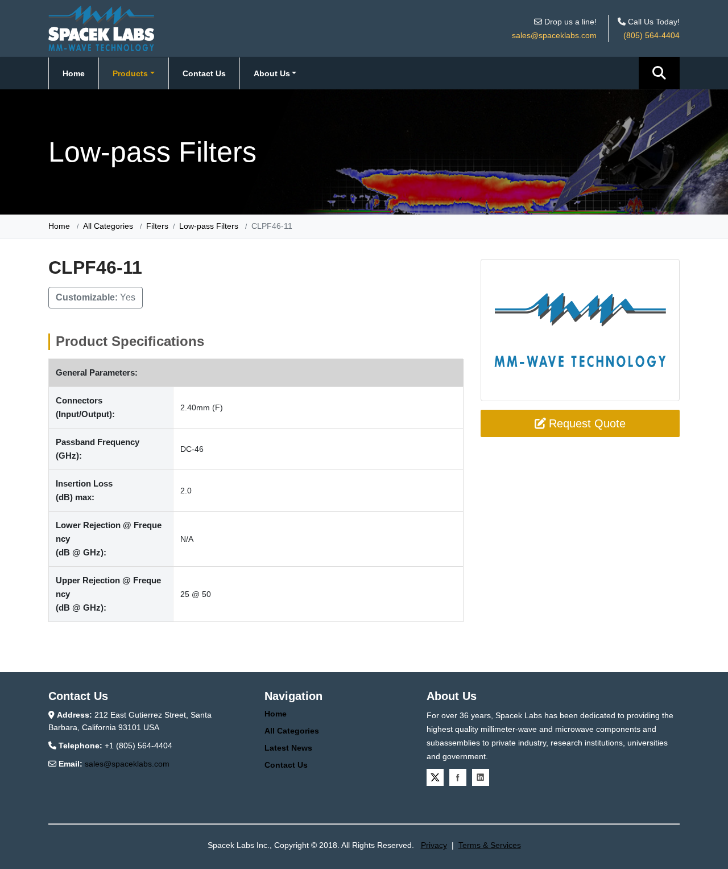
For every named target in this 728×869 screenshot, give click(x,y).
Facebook (457, 777)
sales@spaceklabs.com (554, 35)
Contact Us (204, 73)
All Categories (108, 225)
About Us (272, 73)
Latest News (288, 747)
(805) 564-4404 (651, 35)
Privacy (434, 845)
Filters (157, 225)
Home (74, 73)
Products (130, 73)
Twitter (435, 777)
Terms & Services (489, 845)
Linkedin (480, 777)
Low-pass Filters (208, 225)
